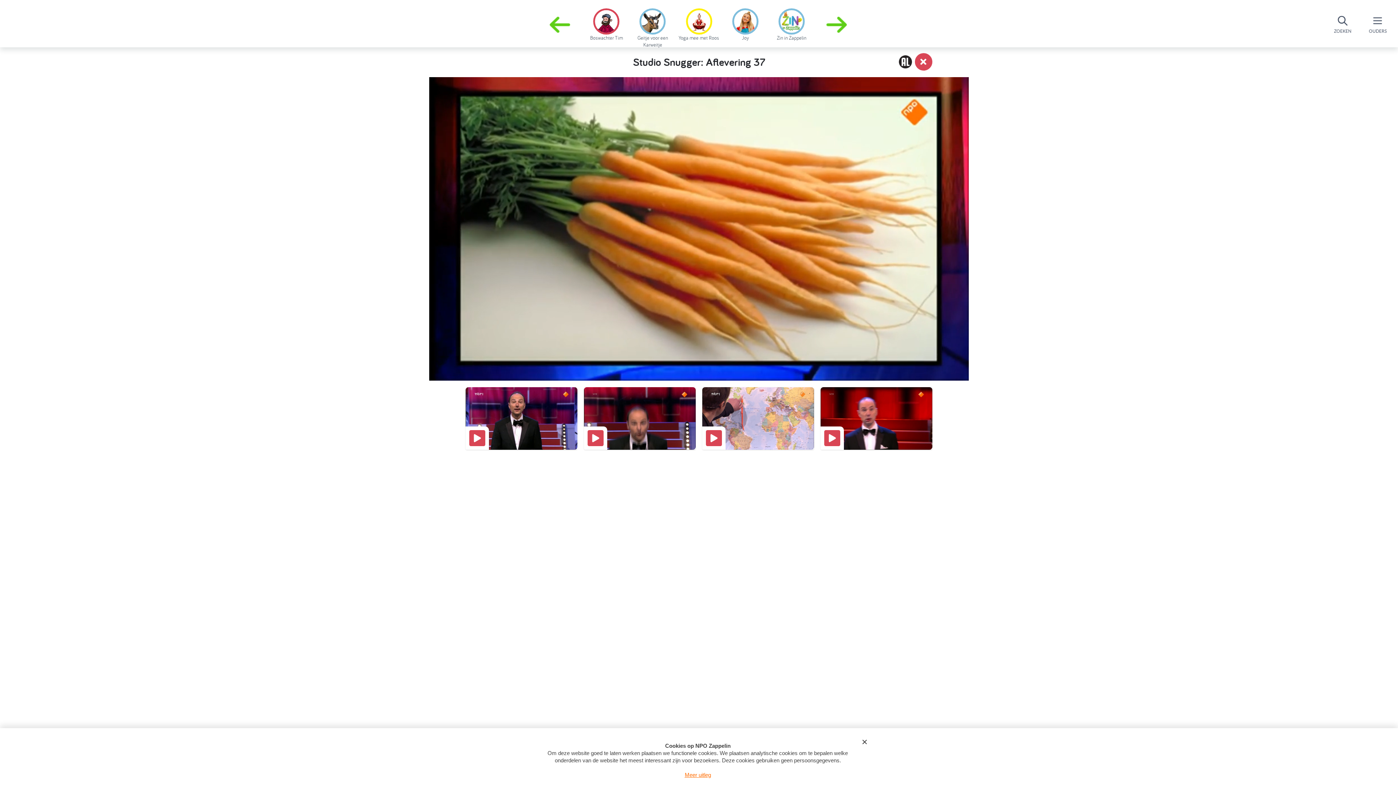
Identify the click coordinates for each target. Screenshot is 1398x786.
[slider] (700, 340)
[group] (606, 23)
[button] (837, 25)
